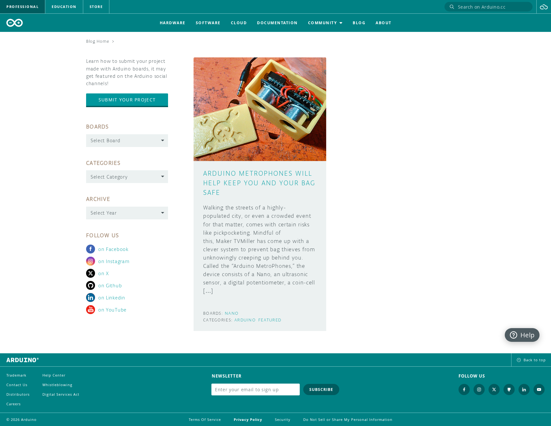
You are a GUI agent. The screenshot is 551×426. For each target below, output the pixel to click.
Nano (232, 313)
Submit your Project (127, 100)
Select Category (109, 177)
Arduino (245, 320)
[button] (544, 6)
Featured (269, 320)
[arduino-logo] (14, 23)
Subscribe (321, 389)
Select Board (105, 140)
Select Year (104, 213)
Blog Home (97, 41)
